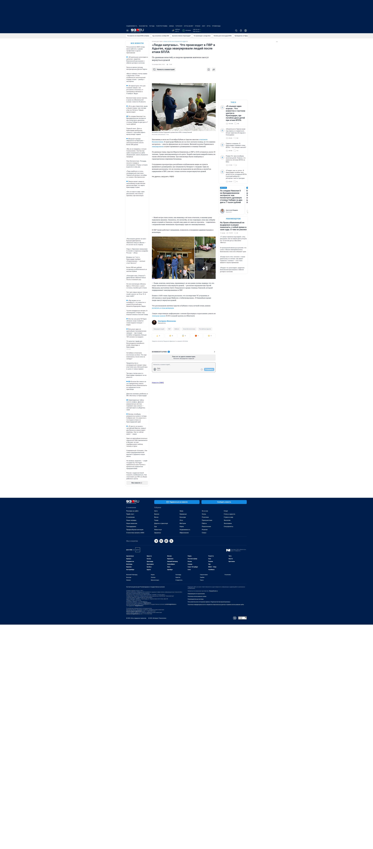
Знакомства (143, 26)
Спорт (226, 511)
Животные (158, 529)
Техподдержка (131, 526)
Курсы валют (188, 26)
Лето (181, 520)
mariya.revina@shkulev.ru (133, 614)
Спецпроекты (228, 526)
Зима (181, 511)
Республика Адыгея (205, 329)
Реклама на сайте (132, 511)
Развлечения (206, 526)
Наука (182, 526)
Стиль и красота (229, 514)
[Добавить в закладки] (209, 69)
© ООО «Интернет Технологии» (157, 618)
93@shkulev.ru (147, 603)
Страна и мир (228, 517)
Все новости (137, 43)
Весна (156, 517)
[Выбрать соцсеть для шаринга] (214, 69)
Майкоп (176, 329)
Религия (204, 529)
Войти (158, 370)
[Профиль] (245, 30)
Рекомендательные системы (195, 599)
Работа (204, 523)
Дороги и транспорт (161, 523)
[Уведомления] (241, 30)
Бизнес (156, 514)
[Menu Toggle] (127, 30)
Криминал (183, 514)
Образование (184, 533)
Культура (183, 517)
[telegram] (156, 541)
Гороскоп (178, 26)
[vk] (161, 541)
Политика (205, 517)
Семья (204, 533)
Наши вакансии (131, 523)
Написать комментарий (165, 69)
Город (156, 520)
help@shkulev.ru (139, 605)
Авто (156, 511)
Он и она (205, 511)
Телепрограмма (161, 26)
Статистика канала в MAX (135, 533)
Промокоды (216, 26)
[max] (166, 541)
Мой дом (183, 523)
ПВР (169, 329)
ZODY (203, 26)
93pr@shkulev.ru (213, 591)
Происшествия (207, 520)
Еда (155, 526)
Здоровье (157, 533)
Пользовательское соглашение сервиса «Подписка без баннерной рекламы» (209, 602)
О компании (130, 517)
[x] (171, 541)
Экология (227, 520)
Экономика (228, 523)
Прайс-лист (130, 514)
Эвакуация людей (158, 329)
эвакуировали (157, 146)
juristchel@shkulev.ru (170, 604)
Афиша (171, 26)
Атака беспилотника (189, 329)
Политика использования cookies (197, 596)
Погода (152, 26)
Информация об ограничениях (196, 593)
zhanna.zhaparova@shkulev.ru (134, 611)
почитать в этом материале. (163, 308)
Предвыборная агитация (134, 529)
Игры (208, 26)
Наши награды (131, 520)
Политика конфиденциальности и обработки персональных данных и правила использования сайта (216, 604)
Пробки (197, 26)
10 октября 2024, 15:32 (158, 64)
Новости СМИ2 (158, 383)
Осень (204, 514)
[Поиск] (236, 30)
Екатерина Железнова (167, 321)
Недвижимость (131, 26)
